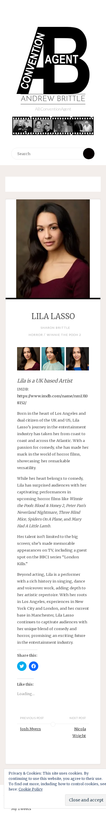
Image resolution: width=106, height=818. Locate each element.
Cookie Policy (31, 789)
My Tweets (21, 808)
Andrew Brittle (53, 99)
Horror (36, 334)
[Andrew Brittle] (53, 60)
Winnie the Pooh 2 (64, 334)
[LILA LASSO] (53, 248)
